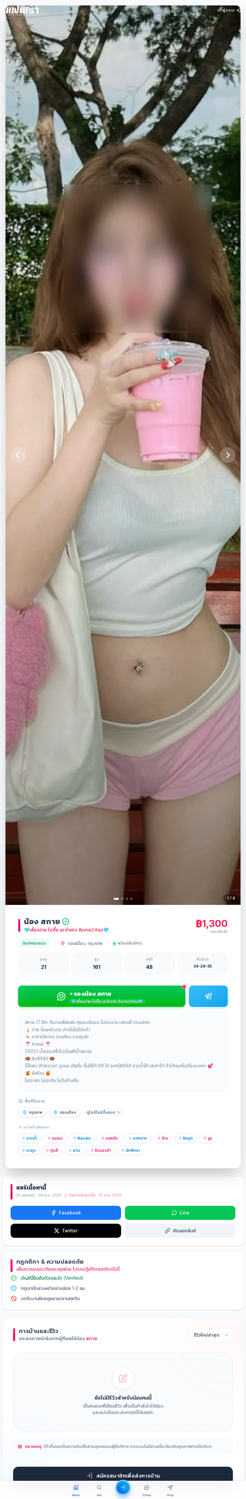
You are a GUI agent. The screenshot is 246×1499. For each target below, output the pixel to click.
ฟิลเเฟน (82, 1138)
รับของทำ (101, 1150)
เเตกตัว (110, 1138)
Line (184, 1212)
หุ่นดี (52, 1150)
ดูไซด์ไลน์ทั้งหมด (100, 1112)
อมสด (55, 1138)
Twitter (70, 1230)
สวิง (74, 1150)
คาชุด (29, 1150)
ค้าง (163, 1138)
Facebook (70, 1212)
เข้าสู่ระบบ (225, 10)
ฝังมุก (186, 1138)
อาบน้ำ (29, 1138)
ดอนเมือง (68, 1112)
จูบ (208, 1138)
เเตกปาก (138, 1138)
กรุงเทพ (35, 1112)
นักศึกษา (131, 1150)
